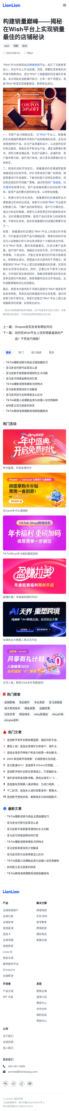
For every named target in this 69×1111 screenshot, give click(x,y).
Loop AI (7, 952)
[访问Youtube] (29, 1083)
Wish (43, 134)
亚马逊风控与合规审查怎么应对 (24, 394)
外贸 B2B (41, 916)
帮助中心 (41, 1020)
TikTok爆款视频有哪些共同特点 (24, 384)
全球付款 (8, 916)
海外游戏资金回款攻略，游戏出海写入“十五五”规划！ (31, 778)
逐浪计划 (41, 997)
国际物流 (41, 934)
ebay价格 (57, 714)
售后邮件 (24, 702)
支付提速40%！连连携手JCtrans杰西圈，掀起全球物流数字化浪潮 (31, 765)
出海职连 (8, 975)
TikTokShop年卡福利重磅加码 (20, 553)
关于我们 (8, 1036)
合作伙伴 (41, 1009)
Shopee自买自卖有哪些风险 (33, 327)
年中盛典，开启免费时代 (17, 468)
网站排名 (24, 714)
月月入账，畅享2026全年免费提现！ (24, 682)
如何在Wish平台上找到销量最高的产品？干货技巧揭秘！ (39, 336)
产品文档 (8, 991)
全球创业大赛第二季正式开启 (20, 639)
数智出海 (41, 991)
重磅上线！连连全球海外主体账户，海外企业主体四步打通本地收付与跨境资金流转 (31, 746)
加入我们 (8, 1048)
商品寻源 (8, 958)
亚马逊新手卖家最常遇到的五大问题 (27, 373)
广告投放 (55, 182)
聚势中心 (41, 1003)
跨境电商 (34, 64)
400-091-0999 (16, 1066)
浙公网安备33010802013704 (18, 1106)
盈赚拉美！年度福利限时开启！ (21, 597)
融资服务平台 (11, 963)
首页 (11, 5)
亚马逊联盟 (55, 702)
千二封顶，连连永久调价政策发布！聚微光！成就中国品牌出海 (31, 790)
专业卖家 (39, 702)
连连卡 (7, 934)
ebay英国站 (41, 714)
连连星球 (8, 928)
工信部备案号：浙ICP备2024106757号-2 (24, 1102)
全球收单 (8, 922)
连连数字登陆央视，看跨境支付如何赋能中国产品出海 (31, 797)
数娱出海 (41, 940)
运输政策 (44, 708)
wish (6, 45)
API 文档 (8, 997)
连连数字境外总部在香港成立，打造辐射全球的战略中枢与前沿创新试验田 (31, 771)
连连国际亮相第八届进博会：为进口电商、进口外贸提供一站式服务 (31, 784)
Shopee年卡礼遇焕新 (15, 510)
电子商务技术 (12, 708)
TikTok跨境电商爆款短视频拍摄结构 (27, 411)
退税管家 (8, 946)
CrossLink (9, 969)
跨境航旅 (41, 928)
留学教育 (41, 922)
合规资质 (8, 1042)
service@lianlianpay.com (23, 1071)
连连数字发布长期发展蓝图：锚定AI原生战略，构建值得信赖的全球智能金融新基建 (31, 740)
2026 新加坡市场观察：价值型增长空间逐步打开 (31, 759)
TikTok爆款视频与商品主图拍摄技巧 (27, 362)
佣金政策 (29, 708)
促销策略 (9, 702)
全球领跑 (8, 940)
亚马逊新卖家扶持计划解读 (21, 389)
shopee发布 (11, 720)
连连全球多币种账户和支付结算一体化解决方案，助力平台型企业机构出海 (31, 752)
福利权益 (41, 1014)
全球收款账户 (11, 910)
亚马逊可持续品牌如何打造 (21, 378)
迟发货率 (9, 714)
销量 (16, 45)
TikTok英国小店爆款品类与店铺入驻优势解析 (32, 400)
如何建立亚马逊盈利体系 (20, 405)
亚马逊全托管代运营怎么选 (21, 367)
